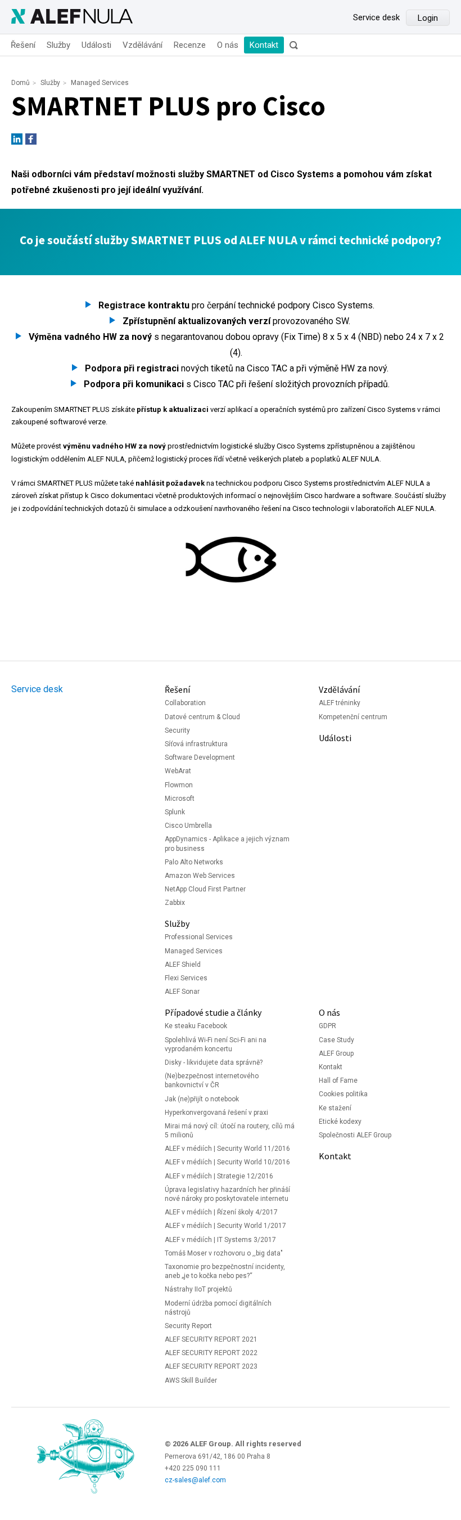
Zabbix (175, 903)
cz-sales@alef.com (195, 1480)
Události (96, 45)
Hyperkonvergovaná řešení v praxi (216, 1113)
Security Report (188, 1326)
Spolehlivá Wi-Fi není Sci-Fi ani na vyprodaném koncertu (215, 1044)
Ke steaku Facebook (196, 1026)
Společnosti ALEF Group (355, 1135)
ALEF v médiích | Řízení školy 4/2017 (221, 1212)
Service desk (376, 17)
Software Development (200, 757)
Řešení (23, 45)
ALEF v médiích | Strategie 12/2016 (219, 1176)
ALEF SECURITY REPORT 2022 (211, 1353)
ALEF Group (336, 1053)
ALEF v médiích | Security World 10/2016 (227, 1162)
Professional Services (199, 937)
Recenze (190, 45)
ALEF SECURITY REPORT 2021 (211, 1339)
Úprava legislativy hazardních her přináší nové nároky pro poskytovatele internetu (227, 1194)
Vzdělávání (142, 45)
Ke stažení (335, 1108)
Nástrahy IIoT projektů (198, 1289)
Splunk (175, 812)
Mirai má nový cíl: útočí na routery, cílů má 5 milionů (230, 1130)
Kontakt (264, 45)
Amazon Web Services (200, 876)
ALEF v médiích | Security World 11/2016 (227, 1149)
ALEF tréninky (339, 703)
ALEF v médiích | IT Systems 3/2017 (220, 1240)
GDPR (327, 1026)
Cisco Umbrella (188, 826)
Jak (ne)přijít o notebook (202, 1099)
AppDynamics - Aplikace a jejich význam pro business (227, 843)
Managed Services (100, 83)
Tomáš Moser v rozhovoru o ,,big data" (224, 1253)
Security (177, 730)
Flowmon (179, 785)
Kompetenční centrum (353, 717)
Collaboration (185, 703)
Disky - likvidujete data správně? (214, 1062)
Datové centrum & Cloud (202, 717)
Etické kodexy (340, 1122)
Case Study (336, 1040)
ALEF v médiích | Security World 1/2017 (225, 1226)
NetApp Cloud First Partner (205, 889)
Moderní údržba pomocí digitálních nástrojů (218, 1307)
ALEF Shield (183, 965)
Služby (58, 45)
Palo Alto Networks (194, 862)
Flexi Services (186, 978)
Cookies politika (343, 1094)
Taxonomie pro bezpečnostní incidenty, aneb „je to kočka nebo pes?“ (225, 1271)
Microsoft (180, 798)
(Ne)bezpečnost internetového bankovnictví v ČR (212, 1080)
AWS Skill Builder (191, 1380)
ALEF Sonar (182, 992)
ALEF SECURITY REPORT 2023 (211, 1366)
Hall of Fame (338, 1080)
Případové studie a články (213, 1012)
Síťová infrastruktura (196, 744)
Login (428, 18)
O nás (227, 45)
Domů (20, 83)
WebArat (178, 771)
